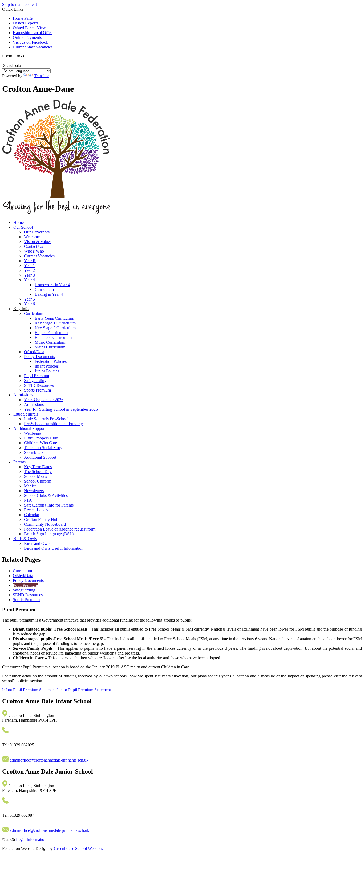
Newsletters (34, 490)
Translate (41, 75)
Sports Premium (37, 390)
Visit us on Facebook (30, 42)
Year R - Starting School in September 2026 (61, 409)
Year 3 (29, 275)
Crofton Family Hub (41, 519)
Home (18, 222)
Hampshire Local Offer (32, 32)
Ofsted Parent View (29, 28)
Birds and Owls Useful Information (53, 548)
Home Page (23, 18)
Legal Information (31, 839)
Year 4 (29, 280)
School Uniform (37, 481)
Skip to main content (19, 4)
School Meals (35, 476)
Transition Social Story (43, 447)
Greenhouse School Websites (78, 848)
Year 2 (29, 270)
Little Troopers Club (41, 438)
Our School (23, 227)
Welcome (32, 237)
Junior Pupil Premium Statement (84, 690)
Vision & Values (37, 241)
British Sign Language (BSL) (49, 534)
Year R (30, 260)
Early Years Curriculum (54, 318)
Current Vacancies (39, 256)
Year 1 (29, 265)
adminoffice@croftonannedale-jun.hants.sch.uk (49, 830)
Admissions (23, 395)
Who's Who (34, 251)
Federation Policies (51, 361)
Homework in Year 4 (52, 284)
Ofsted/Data (34, 352)
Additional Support (29, 428)
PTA (28, 500)
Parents (19, 462)
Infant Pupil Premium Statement (29, 690)
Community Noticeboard (45, 524)
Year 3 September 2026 (43, 399)
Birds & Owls (25, 538)
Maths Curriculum (50, 347)
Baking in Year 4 (49, 294)
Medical (31, 486)
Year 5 (29, 299)
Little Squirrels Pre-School (46, 419)
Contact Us (33, 246)
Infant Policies (47, 366)
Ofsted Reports (25, 23)
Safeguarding (35, 380)
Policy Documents (39, 356)
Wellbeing (32, 433)
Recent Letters (36, 510)
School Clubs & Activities (46, 495)
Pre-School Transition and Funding (53, 423)
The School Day (38, 471)
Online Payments (27, 37)
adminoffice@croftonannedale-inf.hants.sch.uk (48, 760)
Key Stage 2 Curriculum (55, 328)
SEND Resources (39, 385)
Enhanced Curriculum (53, 337)
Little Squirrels (25, 414)
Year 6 (29, 304)
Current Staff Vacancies (32, 47)
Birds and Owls (37, 543)
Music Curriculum (50, 342)
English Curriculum (51, 332)
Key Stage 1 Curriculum (55, 323)
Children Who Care (40, 443)
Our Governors (37, 232)
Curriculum (44, 289)
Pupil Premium (36, 375)
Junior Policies (47, 371)
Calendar (31, 514)
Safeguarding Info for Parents (49, 505)
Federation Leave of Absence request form (59, 529)
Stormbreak (33, 452)
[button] (26, 55)
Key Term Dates (38, 466)
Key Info (21, 308)
